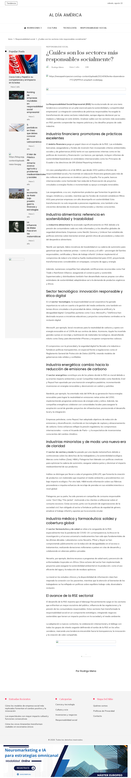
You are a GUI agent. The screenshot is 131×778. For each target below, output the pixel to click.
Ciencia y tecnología (65, 704)
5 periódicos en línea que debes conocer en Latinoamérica (34, 133)
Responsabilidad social (57, 47)
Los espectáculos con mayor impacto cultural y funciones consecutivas (27, 717)
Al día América (65, 15)
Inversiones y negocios (66, 714)
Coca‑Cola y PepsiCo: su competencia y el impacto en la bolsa (22, 79)
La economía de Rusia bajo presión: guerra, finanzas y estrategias (32, 199)
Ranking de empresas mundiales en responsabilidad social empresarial (35, 102)
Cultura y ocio (62, 709)
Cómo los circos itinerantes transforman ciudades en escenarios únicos (23, 725)
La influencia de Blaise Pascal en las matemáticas (34, 229)
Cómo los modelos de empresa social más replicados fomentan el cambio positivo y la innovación (25, 708)
